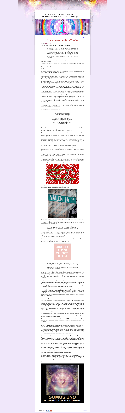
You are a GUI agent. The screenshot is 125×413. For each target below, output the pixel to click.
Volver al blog (81, 37)
